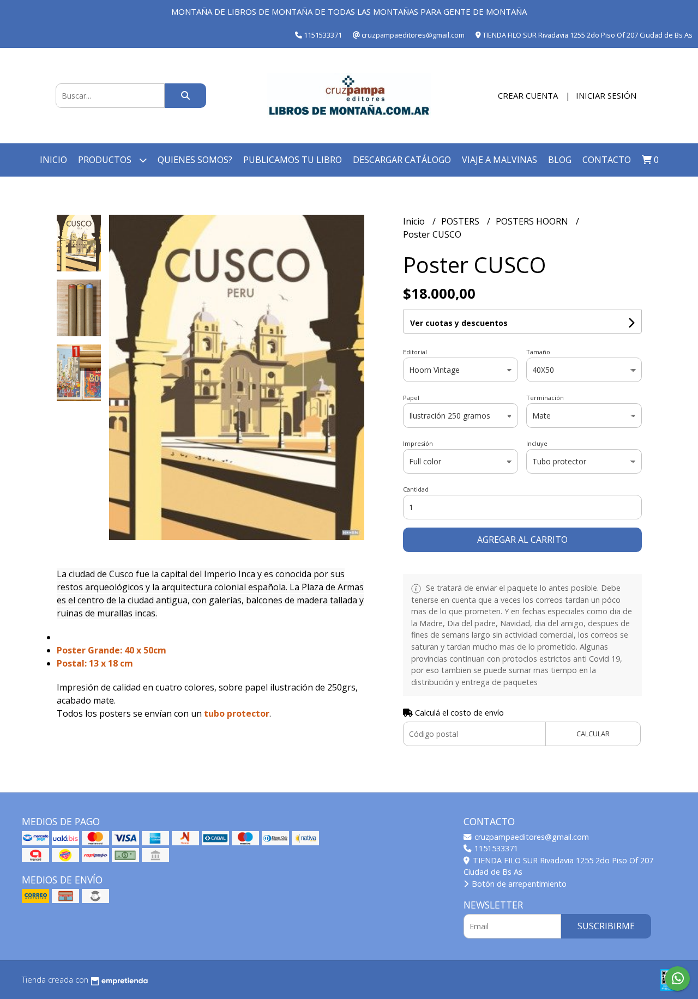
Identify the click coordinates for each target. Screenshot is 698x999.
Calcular (593, 733)
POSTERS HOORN (533, 221)
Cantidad (416, 489)
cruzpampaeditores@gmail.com (530, 837)
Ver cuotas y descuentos (459, 323)
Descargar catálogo (402, 160)
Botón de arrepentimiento (518, 884)
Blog (559, 160)
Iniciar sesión (606, 95)
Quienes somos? (195, 160)
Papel (411, 397)
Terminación (545, 397)
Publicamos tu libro (292, 160)
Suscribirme (606, 926)
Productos (106, 160)
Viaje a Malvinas (499, 160)
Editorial (415, 352)
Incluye (536, 443)
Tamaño (538, 352)
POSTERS (461, 221)
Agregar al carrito (522, 540)
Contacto (606, 160)
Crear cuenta (528, 95)
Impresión (418, 443)
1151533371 (495, 848)
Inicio (53, 160)
